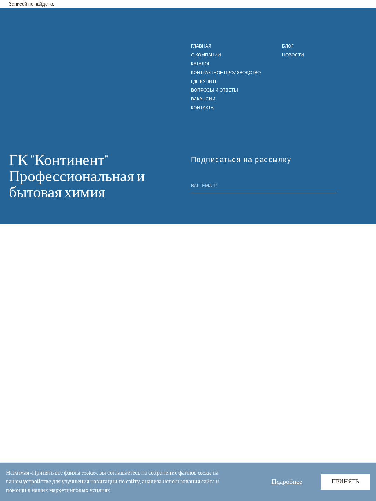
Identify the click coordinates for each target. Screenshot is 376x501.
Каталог (200, 63)
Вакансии (203, 99)
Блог (288, 46)
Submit (332, 186)
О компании (206, 55)
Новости (293, 55)
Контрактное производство (226, 72)
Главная (201, 46)
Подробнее (287, 482)
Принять (345, 481)
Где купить (204, 81)
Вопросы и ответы (214, 90)
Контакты (203, 107)
